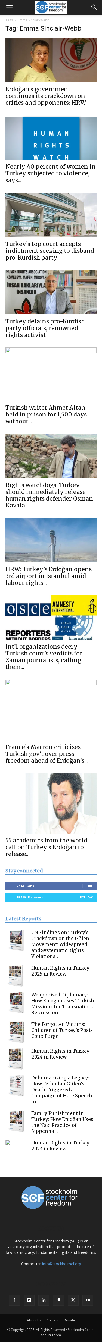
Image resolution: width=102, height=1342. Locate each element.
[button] (9, 7)
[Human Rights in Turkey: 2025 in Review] (16, 976)
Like (89, 886)
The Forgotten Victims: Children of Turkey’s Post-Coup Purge (62, 1030)
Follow (86, 897)
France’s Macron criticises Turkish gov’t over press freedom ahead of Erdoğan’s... (46, 753)
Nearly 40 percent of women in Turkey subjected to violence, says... (50, 173)
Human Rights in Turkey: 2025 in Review (61, 971)
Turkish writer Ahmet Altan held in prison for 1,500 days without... (46, 414)
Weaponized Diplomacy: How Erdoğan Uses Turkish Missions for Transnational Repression (63, 1004)
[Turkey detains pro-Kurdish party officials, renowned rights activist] (51, 292)
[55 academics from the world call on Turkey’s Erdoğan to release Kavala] (51, 803)
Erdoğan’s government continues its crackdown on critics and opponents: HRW (45, 96)
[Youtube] (87, 1300)
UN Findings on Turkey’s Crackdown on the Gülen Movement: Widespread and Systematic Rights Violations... (60, 944)
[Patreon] (58, 1300)
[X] (73, 1300)
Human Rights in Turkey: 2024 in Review (61, 1054)
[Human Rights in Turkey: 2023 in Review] (16, 1150)
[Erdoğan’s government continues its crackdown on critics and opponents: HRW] (51, 60)
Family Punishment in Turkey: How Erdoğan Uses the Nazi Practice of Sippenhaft (62, 1122)
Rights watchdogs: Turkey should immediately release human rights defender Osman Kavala (49, 495)
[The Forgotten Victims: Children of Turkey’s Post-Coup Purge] (16, 1032)
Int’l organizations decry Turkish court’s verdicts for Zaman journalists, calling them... (43, 657)
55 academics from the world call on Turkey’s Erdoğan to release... (46, 847)
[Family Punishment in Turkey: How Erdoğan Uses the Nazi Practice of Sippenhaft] (16, 1121)
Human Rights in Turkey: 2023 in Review (61, 1146)
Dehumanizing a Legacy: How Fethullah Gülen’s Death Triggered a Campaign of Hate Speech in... (61, 1090)
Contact (52, 1320)
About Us (34, 1320)
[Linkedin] (43, 1300)
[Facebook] (14, 1300)
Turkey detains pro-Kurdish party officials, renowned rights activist (45, 328)
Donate (69, 1320)
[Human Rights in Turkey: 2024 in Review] (16, 1059)
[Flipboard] (29, 1300)
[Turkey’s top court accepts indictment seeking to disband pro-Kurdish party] (51, 215)
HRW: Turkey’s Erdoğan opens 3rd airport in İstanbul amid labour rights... (48, 576)
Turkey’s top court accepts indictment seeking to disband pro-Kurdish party (49, 250)
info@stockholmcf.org (61, 1263)
